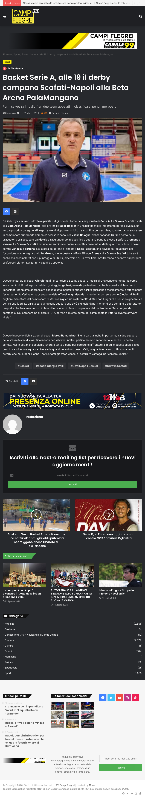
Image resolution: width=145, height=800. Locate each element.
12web (92, 785)
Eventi (8, 651)
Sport (17, 54)
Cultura (9, 645)
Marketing (10, 656)
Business (10, 629)
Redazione (10, 113)
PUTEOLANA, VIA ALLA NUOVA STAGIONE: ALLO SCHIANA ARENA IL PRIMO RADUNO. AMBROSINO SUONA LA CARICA (71, 595)
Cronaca (9, 640)
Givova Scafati (117, 366)
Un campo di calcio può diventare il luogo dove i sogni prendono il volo (22, 593)
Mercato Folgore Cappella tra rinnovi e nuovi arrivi (118, 591)
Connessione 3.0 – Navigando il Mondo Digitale (31, 634)
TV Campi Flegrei (65, 785)
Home (8, 54)
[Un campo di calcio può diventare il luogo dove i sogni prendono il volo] (24, 575)
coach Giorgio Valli (50, 366)
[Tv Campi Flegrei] (25, 16)
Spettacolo (11, 667)
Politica (9, 662)
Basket (24, 366)
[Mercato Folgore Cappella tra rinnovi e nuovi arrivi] (120, 575)
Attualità (9, 623)
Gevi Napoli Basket (85, 366)
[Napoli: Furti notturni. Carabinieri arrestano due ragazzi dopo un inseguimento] (72, 715)
